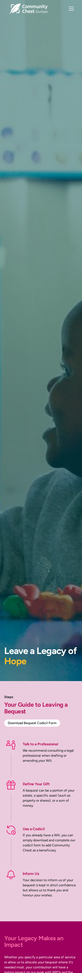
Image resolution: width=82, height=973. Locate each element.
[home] (28, 8)
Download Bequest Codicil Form (32, 723)
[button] (70, 9)
